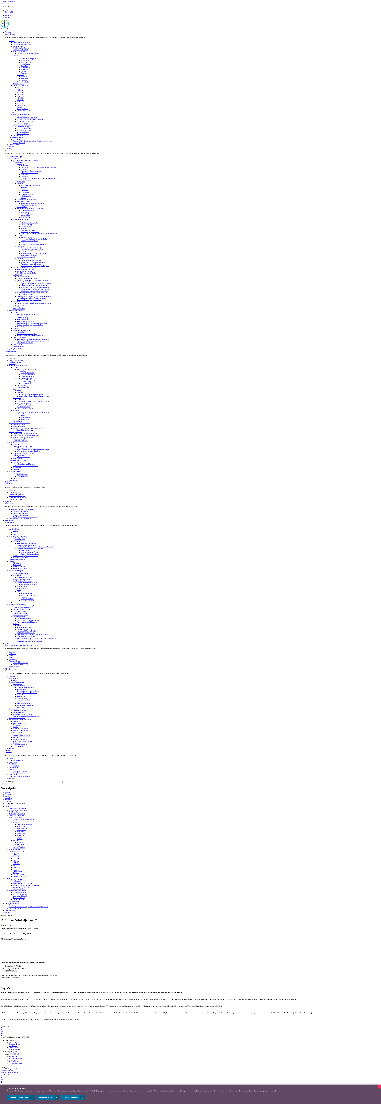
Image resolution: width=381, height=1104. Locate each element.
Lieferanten (16, 444)
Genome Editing (26, 382)
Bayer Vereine (21, 588)
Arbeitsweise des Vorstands (21, 736)
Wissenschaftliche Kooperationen (27, 545)
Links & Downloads (19, 746)
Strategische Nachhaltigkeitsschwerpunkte (30, 119)
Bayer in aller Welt (18, 84)
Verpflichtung (25, 550)
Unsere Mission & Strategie (21, 42)
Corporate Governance (16, 734)
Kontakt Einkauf (18, 135)
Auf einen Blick (14, 529)
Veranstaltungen (18, 473)
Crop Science (13, 1046)
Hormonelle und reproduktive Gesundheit (30, 208)
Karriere (7, 750)
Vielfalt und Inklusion (19, 51)
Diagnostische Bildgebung (29, 255)
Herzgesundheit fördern (24, 319)
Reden (11, 657)
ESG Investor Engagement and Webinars (25, 556)
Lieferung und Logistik (24, 130)
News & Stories (18, 307)
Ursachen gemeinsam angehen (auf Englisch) (35, 285)
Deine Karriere (13, 767)
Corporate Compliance (16, 137)
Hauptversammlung (19, 685)
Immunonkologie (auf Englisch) (31, 260)
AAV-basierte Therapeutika (29, 223)
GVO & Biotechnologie (28, 380)
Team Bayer (16, 55)
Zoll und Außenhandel (24, 128)
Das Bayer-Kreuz (22, 109)
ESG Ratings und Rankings (17, 559)
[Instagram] (1, 1035)
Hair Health (20, 326)
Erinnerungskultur (22, 586)
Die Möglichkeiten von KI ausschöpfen (25, 517)
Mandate (23, 71)
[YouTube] (2, 1032)
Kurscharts (16, 721)
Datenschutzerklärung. (272, 1091)
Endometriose (25, 212)
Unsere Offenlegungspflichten (30, 554)
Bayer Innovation (22, 475)
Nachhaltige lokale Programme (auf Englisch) (35, 287)
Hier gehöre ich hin (19, 773)
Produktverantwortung (20, 613)
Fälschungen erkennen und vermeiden (28, 448)
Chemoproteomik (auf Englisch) (31, 248)
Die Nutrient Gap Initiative (25, 343)
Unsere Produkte (14, 1047)
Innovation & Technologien (21, 219)
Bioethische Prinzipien (24, 627)
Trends (19, 221)
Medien (7, 643)
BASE (19, 625)
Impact (15, 534)
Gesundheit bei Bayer (15, 157)
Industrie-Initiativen (23, 123)
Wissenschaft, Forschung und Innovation (21, 510)
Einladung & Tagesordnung (25, 687)
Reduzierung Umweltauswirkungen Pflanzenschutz (33, 396)
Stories (11, 655)
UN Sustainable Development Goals (28, 640)
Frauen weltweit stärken (24, 282)
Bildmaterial (12, 659)
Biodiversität (17, 565)
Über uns (11, 41)
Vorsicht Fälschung (15, 348)
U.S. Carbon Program (23, 403)
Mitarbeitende (17, 572)
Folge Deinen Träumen (20, 771)
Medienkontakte (14, 666)
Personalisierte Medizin (28, 230)
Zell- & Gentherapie (27, 225)
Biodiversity (16, 410)
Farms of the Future (19, 424)
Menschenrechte (18, 575)
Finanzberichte (13, 709)
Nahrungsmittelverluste (20, 439)
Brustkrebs (24, 187)
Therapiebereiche (18, 162)
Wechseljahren (25, 216)
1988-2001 (20, 100)
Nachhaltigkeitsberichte (20, 538)
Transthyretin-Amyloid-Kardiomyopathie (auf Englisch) (38, 167)
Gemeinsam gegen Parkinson (30, 232)
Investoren (8, 668)
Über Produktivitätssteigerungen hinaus (25, 433)
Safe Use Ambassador (23, 457)
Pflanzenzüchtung (26, 383)
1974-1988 (20, 98)
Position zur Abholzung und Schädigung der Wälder (33, 634)
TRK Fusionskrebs (27, 194)
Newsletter (12, 1060)
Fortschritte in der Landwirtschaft (19, 423)
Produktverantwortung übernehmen (24, 453)
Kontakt (7, 17)
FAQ (22, 242)
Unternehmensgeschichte (20, 85)
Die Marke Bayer (18, 46)
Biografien (20, 107)
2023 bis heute (21, 105)
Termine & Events (14, 144)
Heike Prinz (24, 66)
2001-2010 (20, 101)
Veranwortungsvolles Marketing (27, 622)
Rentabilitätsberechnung (20, 728)
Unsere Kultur (13, 762)
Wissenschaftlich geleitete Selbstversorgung (30, 335)
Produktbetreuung (18, 455)
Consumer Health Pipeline (21, 515)
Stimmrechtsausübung (23, 700)
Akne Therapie (25, 217)
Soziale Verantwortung (16, 570)
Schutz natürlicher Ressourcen (26, 414)
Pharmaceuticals (14, 158)
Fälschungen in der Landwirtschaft (23, 446)
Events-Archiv (17, 684)
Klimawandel (17, 398)
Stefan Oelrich (25, 64)
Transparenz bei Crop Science (18, 460)
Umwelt (11, 561)
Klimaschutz (17, 563)
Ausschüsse (24, 78)
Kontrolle (16, 743)
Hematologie (21, 182)
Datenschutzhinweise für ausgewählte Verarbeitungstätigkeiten (32, 141)
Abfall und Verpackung (20, 568)
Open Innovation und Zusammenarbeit (21, 519)
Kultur (19, 590)
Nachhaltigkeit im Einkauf (21, 114)
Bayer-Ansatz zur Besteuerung (22, 741)
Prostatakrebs (25, 192)
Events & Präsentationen (16, 682)
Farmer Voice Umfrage (16, 360)
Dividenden (16, 725)
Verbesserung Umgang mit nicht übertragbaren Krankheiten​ (35, 296)
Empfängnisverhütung (28, 210)
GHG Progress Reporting (25, 408)
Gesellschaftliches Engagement (22, 581)
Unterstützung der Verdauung (26, 314)
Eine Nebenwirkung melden (17, 346)
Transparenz (16, 301)
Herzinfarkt (24, 165)
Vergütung (24, 73)
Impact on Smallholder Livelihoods (32, 394)
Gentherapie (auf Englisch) (25, 269)
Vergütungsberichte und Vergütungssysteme (26, 716)
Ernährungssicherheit (15, 432)
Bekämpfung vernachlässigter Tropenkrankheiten (32, 292)
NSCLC (23, 198)
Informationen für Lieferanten (22, 125)
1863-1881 (20, 87)
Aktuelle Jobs (13, 1056)
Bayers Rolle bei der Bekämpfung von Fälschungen (33, 450)
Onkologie (20, 183)
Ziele (14, 389)
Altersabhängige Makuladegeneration (32, 203)
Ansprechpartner (14, 480)
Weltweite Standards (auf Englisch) (36, 239)
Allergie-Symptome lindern (25, 321)
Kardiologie (20, 164)
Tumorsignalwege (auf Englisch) (31, 264)
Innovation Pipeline (19, 426)
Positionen (16, 624)
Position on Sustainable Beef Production (29, 642)
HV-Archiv (20, 707)
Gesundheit (8, 148)
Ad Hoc (15, 680)
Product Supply (17, 458)
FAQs (18, 702)
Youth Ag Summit (22, 476)
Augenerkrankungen (23, 201)
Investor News (13, 678)
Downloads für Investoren (17, 718)
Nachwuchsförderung (27, 599)
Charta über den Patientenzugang (27, 278)
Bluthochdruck (25, 174)
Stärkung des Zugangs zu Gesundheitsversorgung (32, 280)
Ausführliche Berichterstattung (26, 543)
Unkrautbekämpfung (27, 373)
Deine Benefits (13, 775)
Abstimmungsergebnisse (24, 703)
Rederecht (20, 694)
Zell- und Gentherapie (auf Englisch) (24, 267)
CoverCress (20, 399)
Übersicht (12, 358)
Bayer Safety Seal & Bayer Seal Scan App (30, 451)
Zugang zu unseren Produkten (22, 579)
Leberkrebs (24, 191)
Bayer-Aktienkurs (14, 1062)
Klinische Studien (26, 237)
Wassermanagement (19, 566)
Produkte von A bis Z (15, 499)
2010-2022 (20, 103)
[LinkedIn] (1, 1033)
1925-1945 (20, 93)
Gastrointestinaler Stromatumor (30, 185)
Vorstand (19, 57)
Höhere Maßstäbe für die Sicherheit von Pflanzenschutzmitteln (36, 638)
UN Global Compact (19, 611)
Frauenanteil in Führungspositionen (28, 53)
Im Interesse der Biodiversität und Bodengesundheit (33, 412)
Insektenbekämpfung (27, 376)
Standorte (8, 15)
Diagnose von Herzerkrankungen (31, 171)
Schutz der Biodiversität (24, 629)
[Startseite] (5, 27)
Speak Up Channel (19, 143)
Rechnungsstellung (23, 132)
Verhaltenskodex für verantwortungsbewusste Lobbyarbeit (35, 547)
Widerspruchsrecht (22, 698)
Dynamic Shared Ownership (22, 44)
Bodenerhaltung (26, 419)
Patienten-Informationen (16, 494)
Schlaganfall (24, 176)
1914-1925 (20, 91)
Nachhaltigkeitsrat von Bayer (22, 608)
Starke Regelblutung (27, 214)
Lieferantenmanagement (20, 615)
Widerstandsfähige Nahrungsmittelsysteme (26, 435)
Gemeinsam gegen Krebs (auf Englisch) (25, 160)
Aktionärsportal (21, 689)
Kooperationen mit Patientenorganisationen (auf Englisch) (35, 303)
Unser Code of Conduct (20, 50)
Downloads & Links (23, 134)
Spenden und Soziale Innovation (27, 583)
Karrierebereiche (18, 760)
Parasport (23, 597)
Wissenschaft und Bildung (29, 584)
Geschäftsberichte (18, 712)
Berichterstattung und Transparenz (19, 536)
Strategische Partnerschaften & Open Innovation (28, 428)
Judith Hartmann (26, 62)
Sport (18, 591)
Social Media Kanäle (15, 1064)
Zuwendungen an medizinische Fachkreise (30, 549)
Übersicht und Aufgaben (28, 59)
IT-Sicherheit (17, 139)
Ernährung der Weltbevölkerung (23, 437)
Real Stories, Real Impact (21, 48)
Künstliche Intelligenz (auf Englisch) (32, 250)
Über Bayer (8, 32)
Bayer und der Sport (27, 593)
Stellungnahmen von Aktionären (27, 693)
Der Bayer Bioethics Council (22, 609)
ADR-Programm (18, 732)
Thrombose (24, 169)
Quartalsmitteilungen (19, 711)
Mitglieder (24, 76)
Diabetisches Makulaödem (29, 205)
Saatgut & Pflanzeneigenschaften (27, 378)
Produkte (15, 328)
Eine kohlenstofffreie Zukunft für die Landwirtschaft (33, 401)
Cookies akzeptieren (70, 1098)
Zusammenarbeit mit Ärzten (29, 552)
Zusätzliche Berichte (19, 540)
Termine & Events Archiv (21, 664)
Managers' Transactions (20, 739)
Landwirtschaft (9, 350)
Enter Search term (6, 782)
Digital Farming (22, 385)
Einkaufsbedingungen (23, 127)
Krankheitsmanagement (28, 374)
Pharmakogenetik (26, 226)
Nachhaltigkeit (17, 275)
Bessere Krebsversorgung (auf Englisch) (29, 300)
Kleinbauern (20, 392)
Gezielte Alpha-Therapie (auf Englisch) (33, 262)
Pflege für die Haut (23, 316)
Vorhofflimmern (26, 180)
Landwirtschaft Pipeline (20, 511)
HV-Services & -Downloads (25, 705)
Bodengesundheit (26, 417)
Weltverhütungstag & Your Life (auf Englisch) (35, 289)
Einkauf (11, 112)
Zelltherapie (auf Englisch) (25, 271)
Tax (14, 602)
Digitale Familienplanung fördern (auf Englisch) (36, 284)
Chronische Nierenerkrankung (26, 199)
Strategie (15, 531)
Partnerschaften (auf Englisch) (26, 257)
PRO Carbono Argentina (24, 405)
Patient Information (19, 309)
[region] (190, 1094)
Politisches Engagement (20, 557)
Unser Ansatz (21, 116)
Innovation (12, 364)
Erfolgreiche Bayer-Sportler (29, 595)
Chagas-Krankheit (26, 294)
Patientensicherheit (22, 305)
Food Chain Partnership (20, 441)
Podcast (15, 478)
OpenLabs (16, 469)
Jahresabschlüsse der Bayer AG (22, 714)
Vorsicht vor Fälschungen (17, 496)
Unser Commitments (19, 337)
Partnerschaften (21, 332)
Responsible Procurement (25, 121)
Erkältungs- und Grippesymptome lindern (30, 325)
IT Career (16, 766)
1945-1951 (20, 94)
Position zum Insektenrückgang (26, 636)
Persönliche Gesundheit (16, 310)
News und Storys (14, 471)
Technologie (20, 246)
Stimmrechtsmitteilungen (20, 730)
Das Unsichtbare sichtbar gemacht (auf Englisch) (40, 178)
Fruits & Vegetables (23, 387)
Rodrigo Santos (25, 67)
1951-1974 (20, 96)
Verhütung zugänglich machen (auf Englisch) (35, 291)
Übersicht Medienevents (20, 663)
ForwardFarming (18, 421)
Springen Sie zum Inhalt (8, 1)
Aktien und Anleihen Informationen (20, 719)
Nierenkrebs (24, 189)
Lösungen (16, 312)
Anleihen (15, 727)
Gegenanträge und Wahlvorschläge (28, 691)
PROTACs (24, 251)
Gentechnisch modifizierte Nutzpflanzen (25, 466)
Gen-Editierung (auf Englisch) (26, 273)
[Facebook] (1, 1028)
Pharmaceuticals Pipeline (20, 513)
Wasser (19, 390)
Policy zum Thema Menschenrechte (28, 620)
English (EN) (9, 10)
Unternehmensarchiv (23, 110)
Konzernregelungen (19, 616)
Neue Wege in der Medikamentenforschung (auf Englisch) (39, 233)
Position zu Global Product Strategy (28, 631)
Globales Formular (7, 1071)
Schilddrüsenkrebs (26, 196)
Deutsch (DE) (9, 12)
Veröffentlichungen (15, 362)
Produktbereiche (14, 492)
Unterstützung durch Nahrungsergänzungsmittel (32, 323)
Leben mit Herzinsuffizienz (29, 173)
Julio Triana (24, 69)
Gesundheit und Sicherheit (21, 574)
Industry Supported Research (26, 464)
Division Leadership (23, 82)
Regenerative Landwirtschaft (18, 365)
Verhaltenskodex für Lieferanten (27, 118)
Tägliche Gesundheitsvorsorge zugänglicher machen (33, 341)
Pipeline (19, 235)
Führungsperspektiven (24, 276)
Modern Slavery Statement (25, 577)
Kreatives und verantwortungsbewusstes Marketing (33, 339)
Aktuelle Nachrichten (15, 1058)
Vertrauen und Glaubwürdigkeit (27, 334)
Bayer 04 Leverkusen (27, 600)
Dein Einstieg (13, 764)
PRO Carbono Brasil (23, 407)
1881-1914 (20, 89)
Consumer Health (14, 1044)
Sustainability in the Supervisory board (25, 606)
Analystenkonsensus (19, 723)
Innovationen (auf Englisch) (21, 330)
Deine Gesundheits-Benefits (21, 776)
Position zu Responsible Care (26, 633)
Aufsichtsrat (20, 75)
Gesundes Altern (22, 207)
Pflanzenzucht (17, 467)
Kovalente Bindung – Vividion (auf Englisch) (35, 266)
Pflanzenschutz (21, 371)
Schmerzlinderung (22, 318)
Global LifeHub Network (25, 430)
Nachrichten (12, 654)
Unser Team (12, 769)
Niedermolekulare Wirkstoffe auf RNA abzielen (36, 253)
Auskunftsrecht (21, 696)
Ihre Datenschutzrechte (19, 1098)
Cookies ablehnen (45, 1098)
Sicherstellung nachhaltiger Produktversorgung (31, 298)
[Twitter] (1, 1030)
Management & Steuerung (17, 604)
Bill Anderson (25, 60)
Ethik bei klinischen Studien (29, 241)
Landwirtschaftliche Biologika (26, 369)
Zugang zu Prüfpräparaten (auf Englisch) (33, 244)
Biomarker (24, 228)
